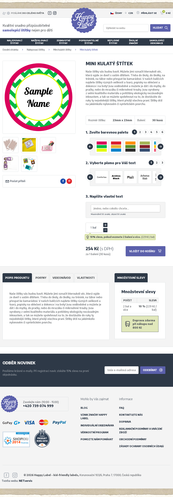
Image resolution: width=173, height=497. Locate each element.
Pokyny (40, 277)
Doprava (125, 421)
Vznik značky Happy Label (94, 416)
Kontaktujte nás (131, 414)
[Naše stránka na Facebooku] (50, 13)
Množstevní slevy (131, 277)
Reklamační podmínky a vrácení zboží (140, 430)
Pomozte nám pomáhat (97, 439)
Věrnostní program (94, 432)
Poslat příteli (17, 181)
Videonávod (62, 277)
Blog (84, 407)
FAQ (121, 407)
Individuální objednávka (97, 425)
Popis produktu (17, 277)
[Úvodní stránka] (84, 20)
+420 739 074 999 (38, 406)
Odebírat (150, 370)
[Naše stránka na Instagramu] (55, 13)
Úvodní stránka (10, 49)
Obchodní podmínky (132, 439)
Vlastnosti (86, 277)
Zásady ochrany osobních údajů (141, 446)
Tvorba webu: (17, 480)
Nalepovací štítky (36, 49)
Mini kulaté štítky (62, 49)
